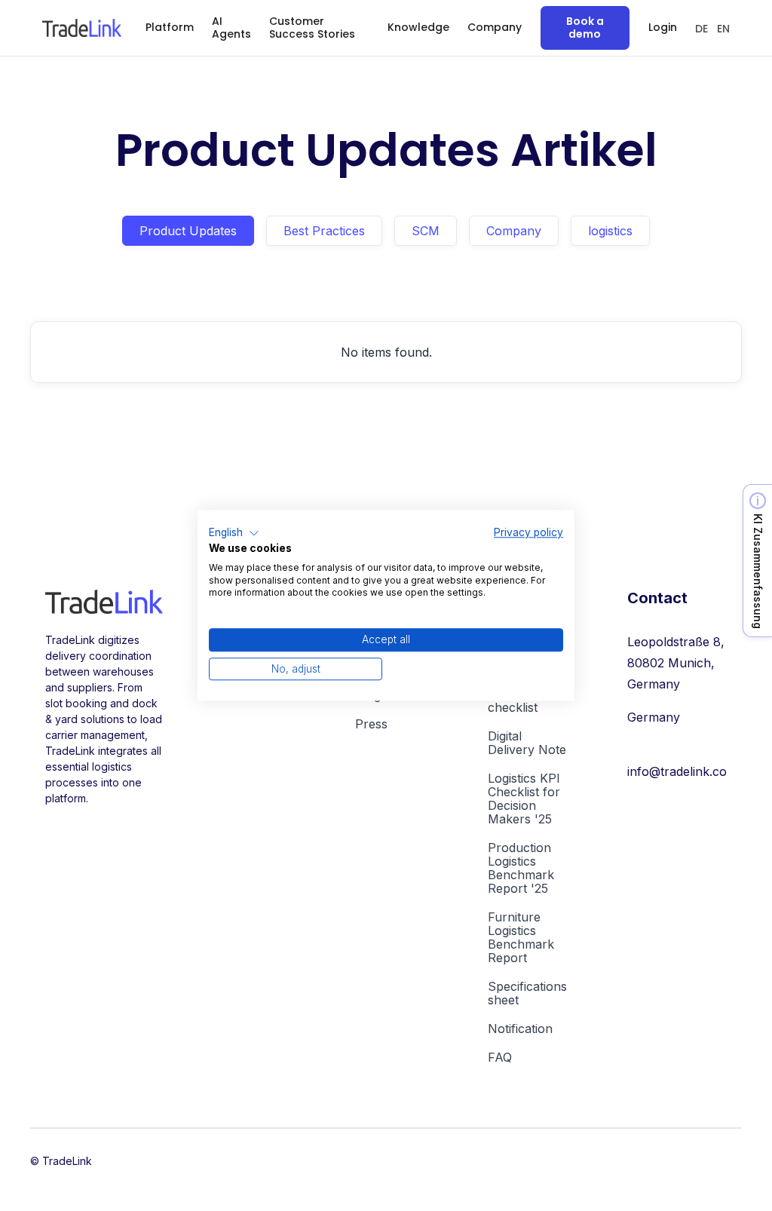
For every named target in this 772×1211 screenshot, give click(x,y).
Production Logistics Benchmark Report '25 (521, 868)
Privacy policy (528, 532)
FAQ (500, 1057)
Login (662, 27)
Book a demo (585, 27)
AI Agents (231, 27)
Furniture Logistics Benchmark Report (521, 937)
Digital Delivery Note (527, 742)
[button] (170, 27)
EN (723, 28)
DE (701, 28)
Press (371, 724)
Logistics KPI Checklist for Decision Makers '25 (524, 798)
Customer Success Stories (312, 27)
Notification (520, 1028)
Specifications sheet (527, 993)
